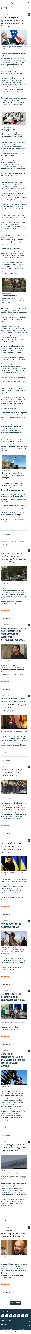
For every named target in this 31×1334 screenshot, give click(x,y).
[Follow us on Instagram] (14, 1315)
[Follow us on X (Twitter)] (6, 1315)
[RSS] (18, 1315)
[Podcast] (22, 1315)
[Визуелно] (15, 1332)
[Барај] (24, 1332)
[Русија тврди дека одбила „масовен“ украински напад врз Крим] (14, 462)
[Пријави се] (26, 1315)
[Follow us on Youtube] (10, 1315)
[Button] (6, 534)
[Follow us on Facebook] (2, 1315)
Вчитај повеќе (15, 1302)
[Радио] (6, 1332)
